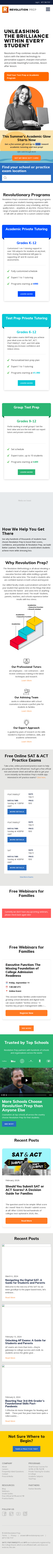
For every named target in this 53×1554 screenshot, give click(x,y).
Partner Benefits (35, 1489)
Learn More (26, 294)
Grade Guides (7, 1493)
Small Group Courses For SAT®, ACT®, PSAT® (38, 1468)
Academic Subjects (36, 1476)
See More (26, 1028)
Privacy (13, 1535)
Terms (4, 1535)
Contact (5, 1474)
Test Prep (32, 1479)
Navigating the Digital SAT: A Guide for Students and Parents (25, 1281)
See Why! (9, 1124)
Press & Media (7, 1476)
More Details (17, 812)
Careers (5, 1469)
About (4, 1467)
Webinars (5, 1491)
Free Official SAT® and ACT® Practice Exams (13, 1497)
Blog (4, 1489)
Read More (10, 1297)
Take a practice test (26, 1449)
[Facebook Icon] (4, 1515)
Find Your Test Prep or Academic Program (23, 76)
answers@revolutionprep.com (32, 1535)
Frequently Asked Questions (13, 1471)
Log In (37, 2)
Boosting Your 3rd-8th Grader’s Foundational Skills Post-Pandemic (24, 1403)
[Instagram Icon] (25, 1515)
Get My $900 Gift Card (26, 158)
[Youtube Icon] (18, 1515)
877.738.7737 (45, 2)
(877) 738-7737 (7, 1538)
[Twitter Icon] (11, 1515)
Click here (41, 777)
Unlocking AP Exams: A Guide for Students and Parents (25, 1342)
